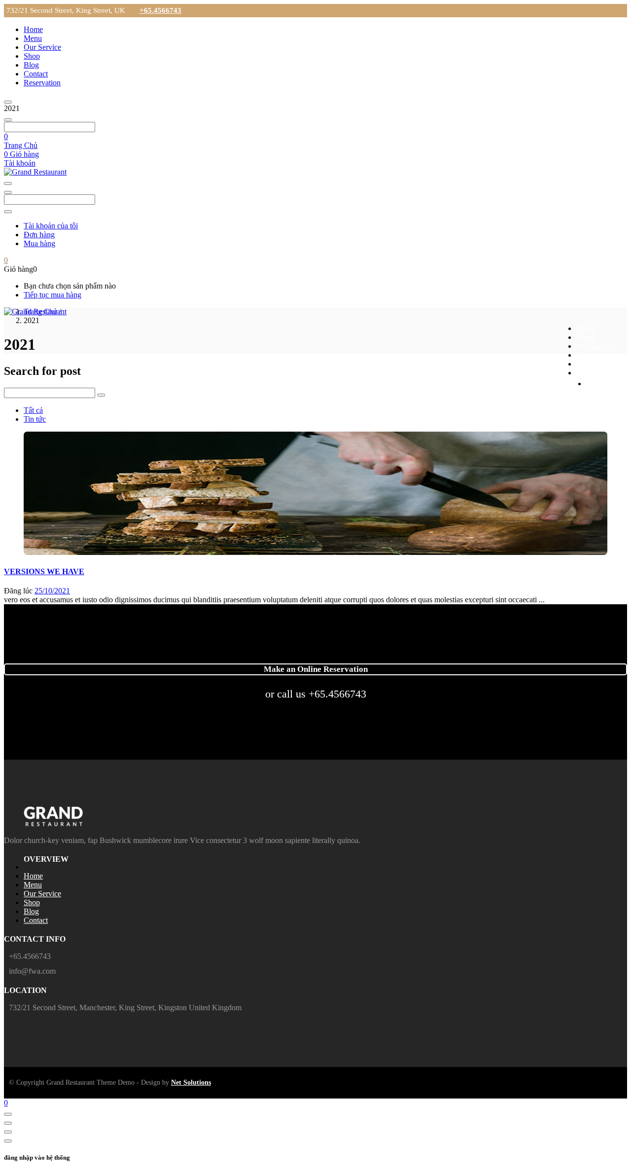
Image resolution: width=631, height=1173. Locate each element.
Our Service (42, 47)
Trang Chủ (20, 145)
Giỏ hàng (21, 154)
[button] (6, 136)
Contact (36, 74)
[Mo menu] (8, 102)
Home (33, 29)
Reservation (42, 82)
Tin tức (35, 419)
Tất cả (33, 410)
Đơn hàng (39, 234)
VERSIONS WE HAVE (44, 571)
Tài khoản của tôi (51, 225)
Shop (32, 56)
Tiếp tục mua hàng (52, 295)
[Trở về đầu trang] (8, 1114)
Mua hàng (39, 243)
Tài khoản (19, 163)
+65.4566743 (160, 10)
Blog (31, 65)
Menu (33, 38)
